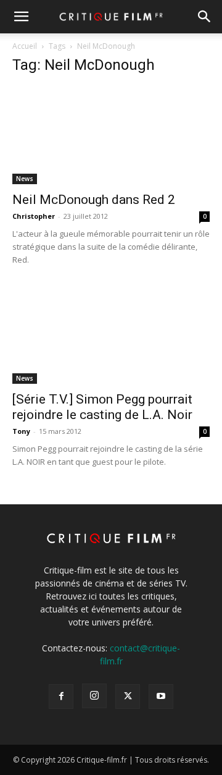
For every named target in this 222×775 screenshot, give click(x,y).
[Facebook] (61, 696)
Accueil (24, 46)
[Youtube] (161, 696)
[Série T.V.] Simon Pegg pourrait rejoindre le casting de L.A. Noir (102, 407)
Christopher (33, 216)
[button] (21, 16)
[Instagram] (94, 696)
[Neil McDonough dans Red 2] (111, 135)
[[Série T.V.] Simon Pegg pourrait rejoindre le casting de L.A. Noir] (111, 335)
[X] (127, 696)
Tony (21, 431)
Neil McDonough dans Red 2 (93, 199)
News (24, 178)
